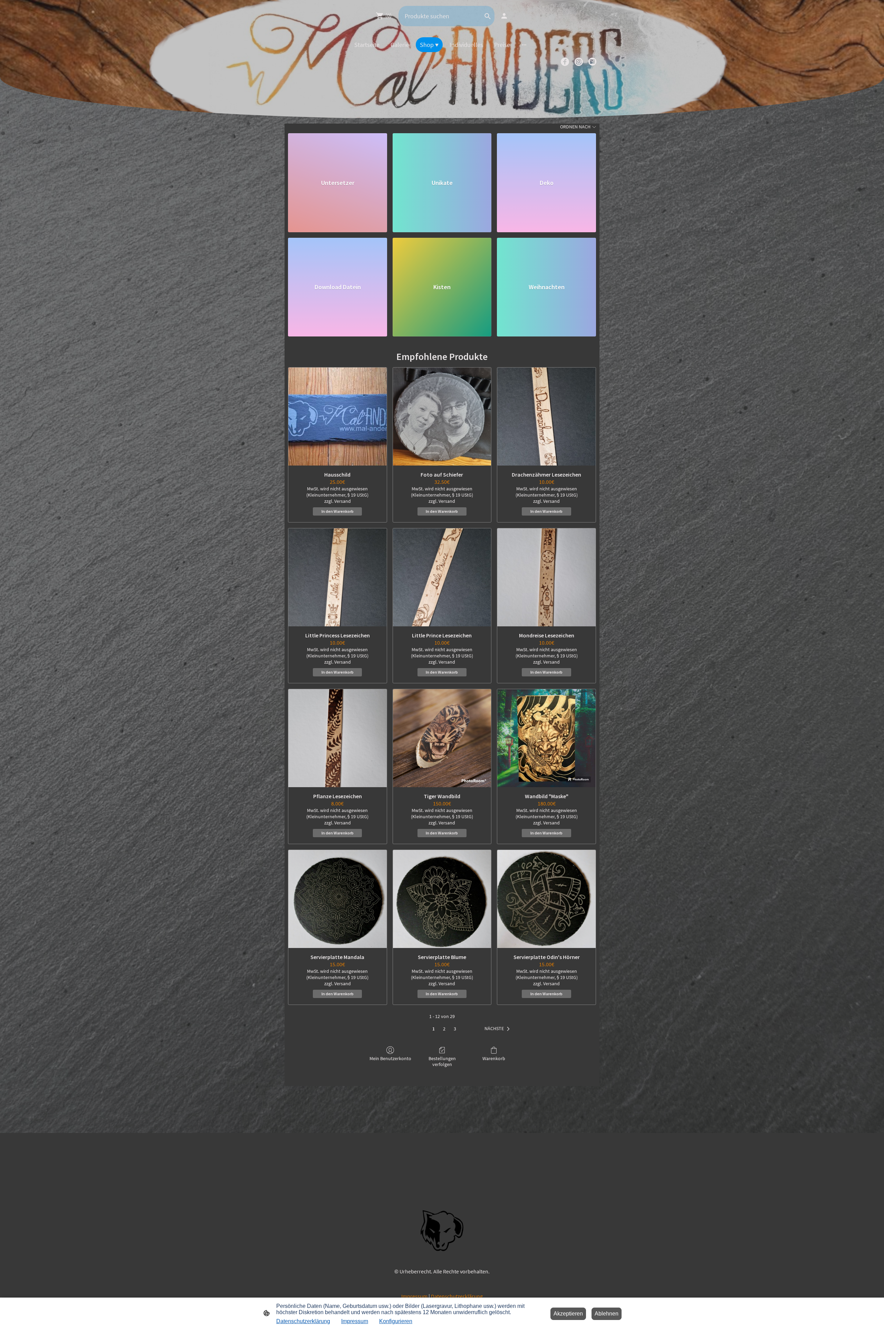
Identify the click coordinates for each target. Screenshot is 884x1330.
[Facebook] (565, 62)
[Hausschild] (337, 417)
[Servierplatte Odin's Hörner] (546, 899)
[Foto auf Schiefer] (442, 417)
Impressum (414, 1296)
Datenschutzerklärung (457, 1296)
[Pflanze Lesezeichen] (337, 738)
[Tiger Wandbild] (442, 738)
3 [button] (455, 1029)
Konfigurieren (395, 1321)
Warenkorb (493, 1058)
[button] (498, 1028)
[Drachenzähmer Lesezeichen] (546, 417)
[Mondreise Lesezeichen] (546, 577)
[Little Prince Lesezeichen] (442, 577)
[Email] (592, 62)
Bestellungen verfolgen (442, 1061)
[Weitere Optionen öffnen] (524, 45)
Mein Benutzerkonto (390, 1058)
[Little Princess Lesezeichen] (337, 577)
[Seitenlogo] (442, 1230)
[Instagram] (579, 62)
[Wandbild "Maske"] (546, 738)
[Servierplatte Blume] (442, 899)
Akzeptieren (568, 1314)
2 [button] (444, 1029)
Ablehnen (606, 1314)
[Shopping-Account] (504, 16)
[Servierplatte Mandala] (337, 899)
